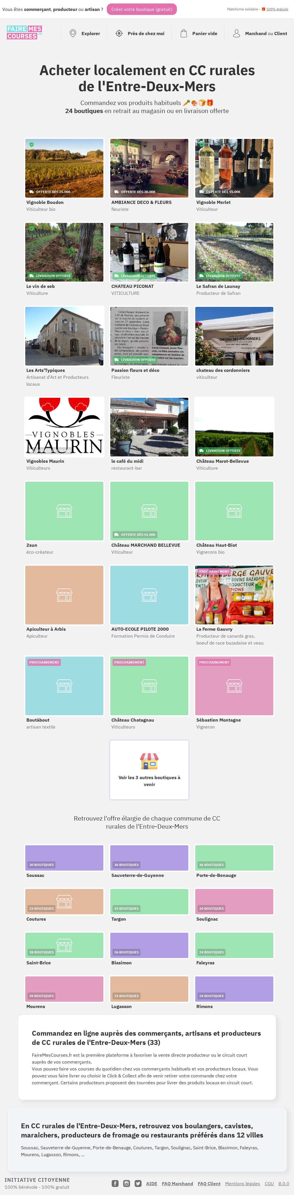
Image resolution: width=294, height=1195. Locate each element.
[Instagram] (126, 1183)
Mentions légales (242, 1183)
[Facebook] (115, 1183)
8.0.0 (283, 1183)
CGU (269, 1183)
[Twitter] (138, 1183)
